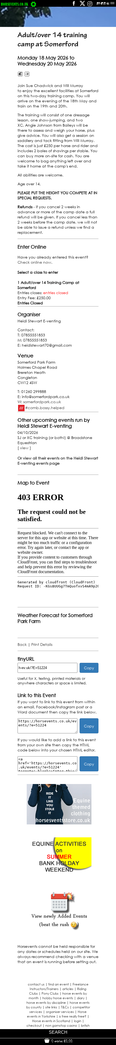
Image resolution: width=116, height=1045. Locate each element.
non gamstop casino (61, 1025)
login (77, 1021)
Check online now (34, 262)
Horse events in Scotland (51, 1021)
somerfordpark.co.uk (42, 401)
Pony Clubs (50, 993)
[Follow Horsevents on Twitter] (82, 5)
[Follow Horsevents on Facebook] (73, 5)
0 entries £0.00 (61, 1041)
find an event (58, 984)
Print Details (41, 644)
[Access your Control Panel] (33, 4)
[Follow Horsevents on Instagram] (90, 5)
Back (22, 644)
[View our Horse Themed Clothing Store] (59, 822)
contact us (36, 984)
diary (80, 998)
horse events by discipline (46, 1002)
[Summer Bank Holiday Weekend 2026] (59, 876)
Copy (89, 667)
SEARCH (58, 1032)
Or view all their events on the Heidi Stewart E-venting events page (58, 460)
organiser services (60, 1011)
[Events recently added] (59, 929)
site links (51, 1007)
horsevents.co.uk (14, 4)
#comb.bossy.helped (44, 407)
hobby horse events (57, 998)
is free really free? (72, 1016)
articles (67, 989)
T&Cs (65, 1007)
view (24, 447)
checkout (34, 1025)
